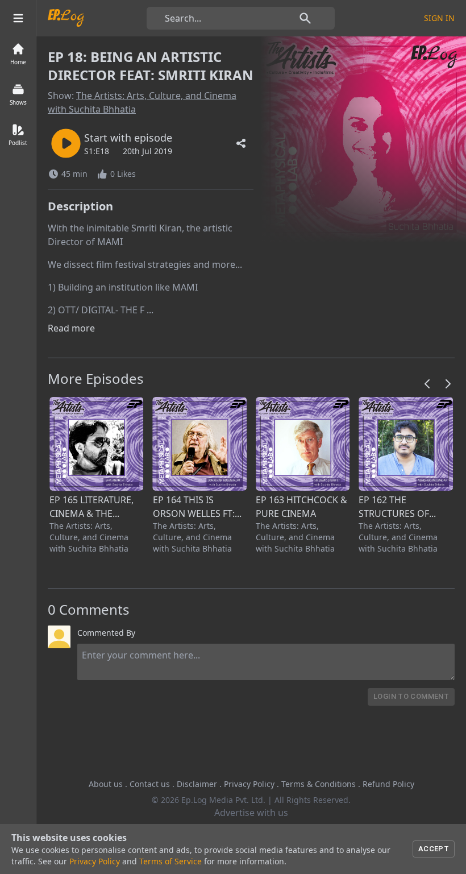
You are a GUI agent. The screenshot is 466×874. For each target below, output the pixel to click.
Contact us (150, 783)
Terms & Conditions (318, 783)
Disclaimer (197, 783)
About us (106, 783)
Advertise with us (251, 812)
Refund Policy (388, 783)
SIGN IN (439, 18)
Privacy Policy (249, 783)
